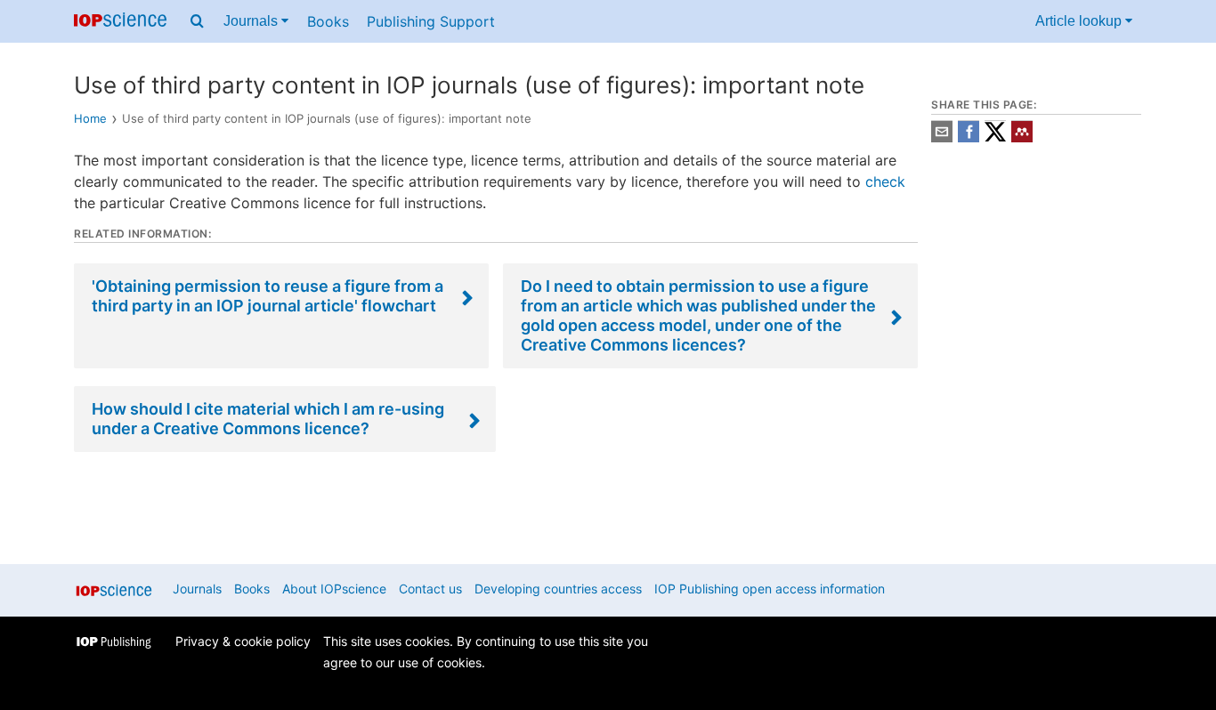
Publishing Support (431, 21)
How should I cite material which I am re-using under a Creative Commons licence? (268, 418)
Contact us (430, 588)
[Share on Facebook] (968, 137)
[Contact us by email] (942, 137)
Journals (252, 20)
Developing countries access (558, 588)
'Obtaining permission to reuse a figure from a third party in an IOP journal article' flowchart (267, 296)
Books (328, 21)
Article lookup (1080, 20)
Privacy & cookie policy (243, 641)
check (885, 181)
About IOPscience (334, 588)
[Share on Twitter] (995, 137)
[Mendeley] (1022, 137)
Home (90, 118)
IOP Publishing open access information (769, 588)
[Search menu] (197, 21)
